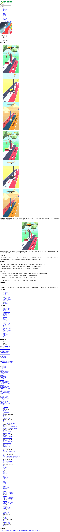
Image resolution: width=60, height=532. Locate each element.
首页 (1, 21)
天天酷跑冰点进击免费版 (8, 493)
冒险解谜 (5, 11)
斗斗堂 (4, 483)
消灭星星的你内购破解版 (8, 498)
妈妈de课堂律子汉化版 (7, 438)
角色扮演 (5, 8)
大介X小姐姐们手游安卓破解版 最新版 (11, 457)
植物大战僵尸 (5, 478)
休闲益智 (5, 9)
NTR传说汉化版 (6, 448)
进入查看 (5, 410)
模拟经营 (5, 14)
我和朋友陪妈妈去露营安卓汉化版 (10, 428)
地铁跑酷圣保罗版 (6, 418)
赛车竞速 (5, 15)
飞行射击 (5, 10)
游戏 (3, 21)
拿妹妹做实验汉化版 (7, 443)
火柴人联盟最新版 (6, 523)
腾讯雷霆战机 (5, 488)
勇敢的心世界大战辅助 (7, 503)
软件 (6, 21)
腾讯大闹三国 (5, 513)
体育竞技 (5, 16)
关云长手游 (5, 468)
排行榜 (10, 21)
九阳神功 (5, 518)
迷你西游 (5, 473)
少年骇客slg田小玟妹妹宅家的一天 (10, 423)
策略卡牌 (5, 13)
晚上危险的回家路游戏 (7, 433)
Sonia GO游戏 (5, 413)
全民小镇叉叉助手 (6, 508)
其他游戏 (5, 19)
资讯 (8, 21)
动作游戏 (5, 18)
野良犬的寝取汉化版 (7, 462)
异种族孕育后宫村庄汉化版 (8, 452)
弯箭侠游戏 (5, 408)
